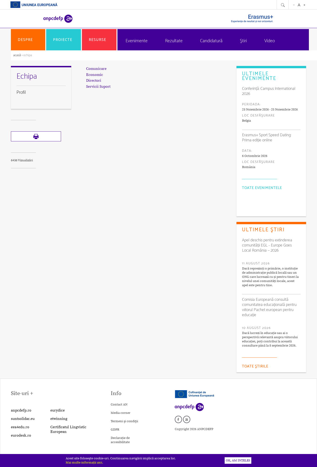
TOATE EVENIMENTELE (262, 188)
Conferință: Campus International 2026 (268, 91)
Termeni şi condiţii (124, 421)
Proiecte (62, 40)
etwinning (58, 418)
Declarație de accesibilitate (120, 440)
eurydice (57, 410)
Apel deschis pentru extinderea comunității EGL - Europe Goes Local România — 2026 (267, 245)
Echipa (26, 76)
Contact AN (119, 404)
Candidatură (211, 41)
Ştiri (243, 41)
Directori (93, 80)
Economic (94, 74)
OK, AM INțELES (238, 460)
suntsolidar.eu (23, 418)
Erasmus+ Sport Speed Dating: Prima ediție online (266, 138)
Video (269, 41)
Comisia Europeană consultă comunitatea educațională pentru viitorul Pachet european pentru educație (269, 307)
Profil (21, 92)
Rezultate (174, 41)
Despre (25, 40)
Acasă (17, 55)
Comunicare (96, 68)
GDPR (115, 430)
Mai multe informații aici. (84, 463)
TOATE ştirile (255, 366)
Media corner (120, 413)
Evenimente (137, 41)
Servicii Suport (98, 86)
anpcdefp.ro (21, 410)
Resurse (97, 40)
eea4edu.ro (20, 427)
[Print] (36, 140)
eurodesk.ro (21, 435)
